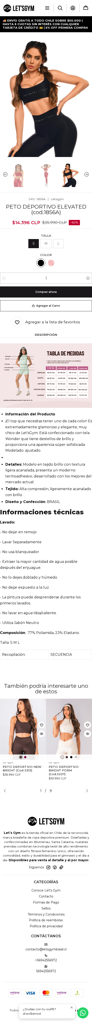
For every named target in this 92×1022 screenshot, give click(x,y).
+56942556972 (46, 960)
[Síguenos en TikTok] (61, 867)
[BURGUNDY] (25, 757)
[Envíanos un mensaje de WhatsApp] (82, 1012)
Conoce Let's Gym (46, 890)
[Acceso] (72, 8)
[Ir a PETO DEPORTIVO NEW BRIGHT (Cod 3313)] (23, 729)
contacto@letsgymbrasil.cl (46, 949)
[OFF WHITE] (62, 757)
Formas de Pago (46, 902)
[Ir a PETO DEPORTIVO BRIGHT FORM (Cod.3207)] (69, 729)
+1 (76, 757)
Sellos (46, 908)
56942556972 (46, 971)
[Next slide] (88, 174)
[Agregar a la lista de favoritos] (41, 724)
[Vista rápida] (41, 733)
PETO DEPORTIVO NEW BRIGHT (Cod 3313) (22, 768)
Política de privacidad (46, 926)
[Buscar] (60, 8)
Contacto (46, 896)
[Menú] (47, 8)
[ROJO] (51, 262)
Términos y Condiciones (46, 914)
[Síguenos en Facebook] (54, 867)
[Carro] (85, 8)
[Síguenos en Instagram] (48, 867)
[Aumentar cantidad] (88, 278)
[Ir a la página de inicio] (19, 8)
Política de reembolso (46, 920)
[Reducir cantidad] (4, 278)
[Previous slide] (3, 174)
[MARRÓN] (21, 757)
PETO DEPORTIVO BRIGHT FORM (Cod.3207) (64, 770)
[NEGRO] (40, 262)
